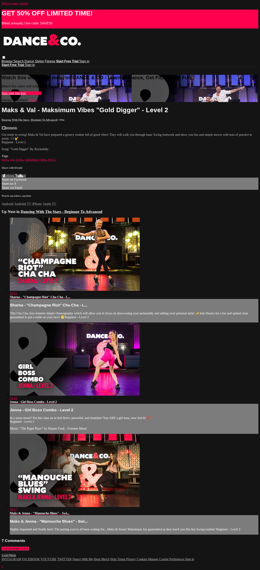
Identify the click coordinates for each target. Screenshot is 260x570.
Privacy (131, 559)
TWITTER (64, 559)
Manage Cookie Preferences (166, 559)
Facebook (8, 175)
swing (19, 159)
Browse (7, 61)
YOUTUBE (48, 559)
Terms (121, 559)
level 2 (52, 159)
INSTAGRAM (11, 559)
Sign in (84, 61)
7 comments (9, 127)
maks (5, 159)
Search (19, 61)
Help (113, 559)
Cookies (142, 559)
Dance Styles (34, 61)
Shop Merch (101, 559)
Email (22, 175)
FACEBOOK (31, 559)
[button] (3, 57)
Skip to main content (15, 3)
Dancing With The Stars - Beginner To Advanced (30, 119)
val (12, 159)
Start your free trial (14, 93)
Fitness (50, 61)
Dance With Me (83, 559)
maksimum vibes (35, 159)
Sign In (30, 65)
